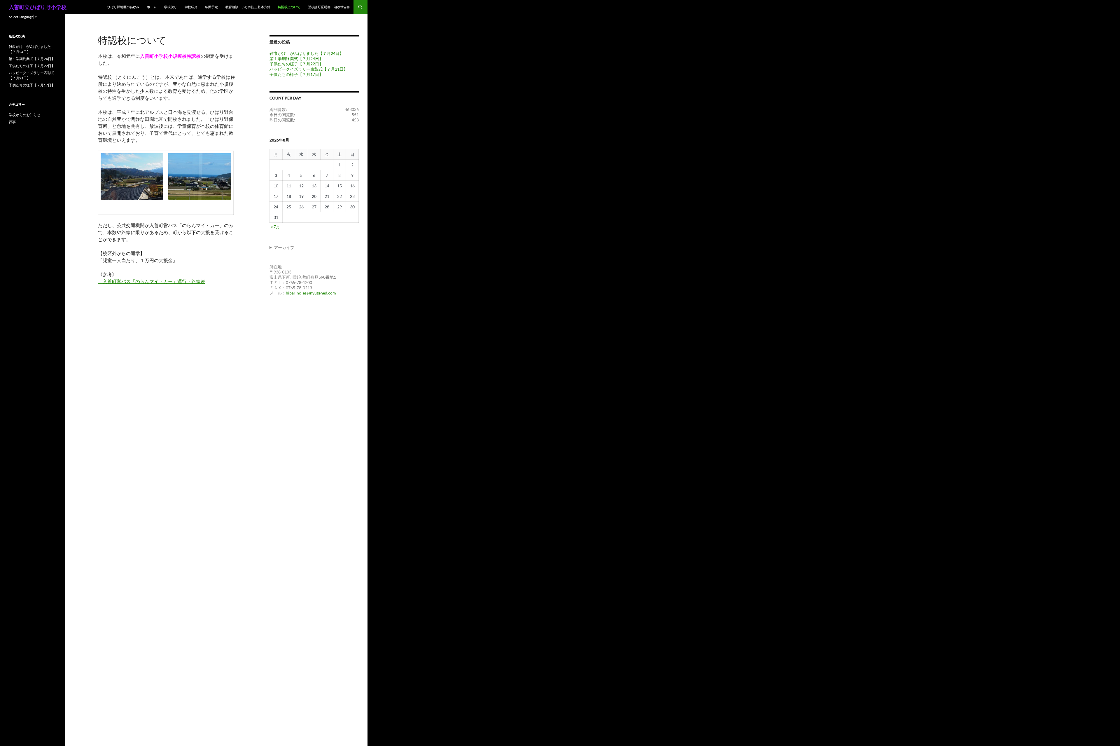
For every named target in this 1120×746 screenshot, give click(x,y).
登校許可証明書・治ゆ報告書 (329, 7)
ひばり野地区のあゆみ (123, 7)
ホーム (152, 7)
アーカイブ (284, 247)
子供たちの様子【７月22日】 (296, 63)
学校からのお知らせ (24, 115)
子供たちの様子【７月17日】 (296, 74)
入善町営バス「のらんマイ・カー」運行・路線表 (151, 281)
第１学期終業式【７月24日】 (296, 58)
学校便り (170, 7)
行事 (12, 122)
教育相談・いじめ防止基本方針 (247, 7)
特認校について (289, 7)
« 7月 (275, 226)
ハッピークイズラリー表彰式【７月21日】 (309, 69)
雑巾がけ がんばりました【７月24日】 (307, 53)
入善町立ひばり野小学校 (37, 7)
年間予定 (211, 7)
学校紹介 (191, 7)
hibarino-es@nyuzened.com (311, 292)
